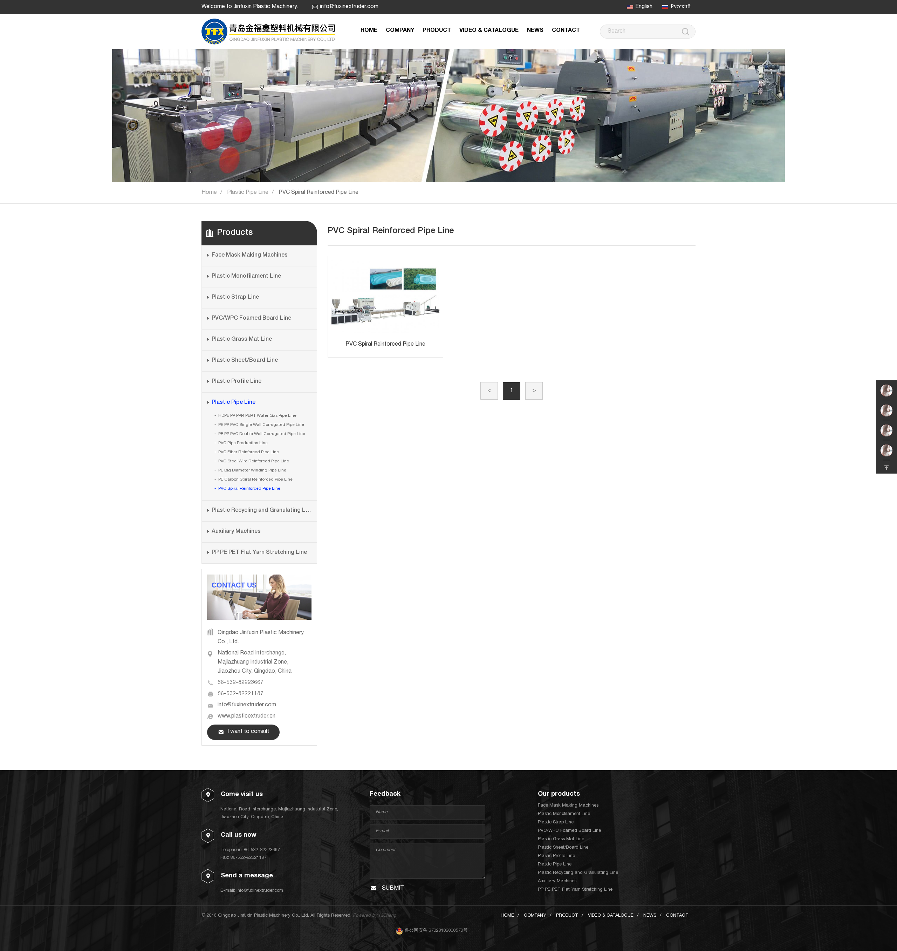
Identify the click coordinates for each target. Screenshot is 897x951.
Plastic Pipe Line (247, 193)
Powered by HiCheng (374, 915)
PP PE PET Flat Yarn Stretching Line (259, 553)
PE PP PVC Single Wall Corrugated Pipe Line (261, 425)
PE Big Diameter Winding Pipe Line (252, 470)
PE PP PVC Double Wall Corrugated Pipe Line (261, 434)
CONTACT (566, 31)
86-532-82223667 (240, 683)
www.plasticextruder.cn (246, 716)
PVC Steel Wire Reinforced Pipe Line (253, 461)
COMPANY (400, 31)
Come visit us (242, 795)
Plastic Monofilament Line (246, 276)
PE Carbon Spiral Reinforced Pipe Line (255, 479)
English (643, 7)
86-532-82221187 (240, 694)
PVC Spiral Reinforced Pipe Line (318, 193)
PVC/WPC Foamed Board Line (251, 318)
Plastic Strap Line (235, 297)
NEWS (535, 31)
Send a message (247, 876)
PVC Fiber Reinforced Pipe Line (248, 452)
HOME (369, 31)
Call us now (238, 835)
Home (209, 193)
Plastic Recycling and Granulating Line (261, 511)
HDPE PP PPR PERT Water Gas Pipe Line (257, 416)
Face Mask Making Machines (250, 255)
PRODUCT (437, 31)
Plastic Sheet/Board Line (245, 361)
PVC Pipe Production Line (243, 443)
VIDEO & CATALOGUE (489, 31)
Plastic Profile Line (236, 382)
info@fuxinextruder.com (349, 7)
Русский (681, 7)
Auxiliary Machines (236, 532)
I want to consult (248, 732)
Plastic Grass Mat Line (242, 339)
